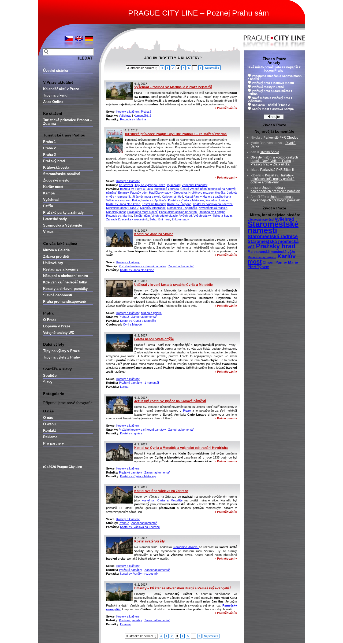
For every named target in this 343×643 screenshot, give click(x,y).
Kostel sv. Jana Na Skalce (123, 204)
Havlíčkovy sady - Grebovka (168, 192)
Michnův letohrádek (153, 207)
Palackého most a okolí (142, 211)
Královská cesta (56, 167)
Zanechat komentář (194, 185)
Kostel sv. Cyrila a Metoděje (186, 200)
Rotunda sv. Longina (212, 211)
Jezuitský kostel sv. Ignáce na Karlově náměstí (170, 401)
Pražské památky (130, 382)
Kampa (49, 193)
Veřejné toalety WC (58, 333)
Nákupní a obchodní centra (65, 276)
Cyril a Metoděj (132, 324)
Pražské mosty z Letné (268, 86)
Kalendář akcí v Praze (61, 89)
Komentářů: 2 (142, 115)
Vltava (48, 232)
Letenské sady (55, 219)
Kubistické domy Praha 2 (122, 207)
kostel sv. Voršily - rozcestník (139, 573)
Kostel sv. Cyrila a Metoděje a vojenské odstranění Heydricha (181, 448)
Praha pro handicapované (64, 302)
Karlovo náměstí (172, 196)
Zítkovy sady (180, 219)
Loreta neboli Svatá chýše (154, 339)
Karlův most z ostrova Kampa (273, 108)
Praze (187, 410)
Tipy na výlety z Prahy (61, 357)
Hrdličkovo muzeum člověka (206, 192)
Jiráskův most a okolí (146, 196)
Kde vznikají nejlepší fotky (65, 282)
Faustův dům (138, 192)
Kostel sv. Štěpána (179, 204)
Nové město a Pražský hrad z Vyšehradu (270, 99)
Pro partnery (53, 443)
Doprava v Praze (56, 326)
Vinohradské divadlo (164, 215)
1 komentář (151, 382)
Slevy (47, 382)
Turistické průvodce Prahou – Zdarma (67, 121)
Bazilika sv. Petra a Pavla (136, 188)
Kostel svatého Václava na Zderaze (161, 491)
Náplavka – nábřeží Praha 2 (271, 104)
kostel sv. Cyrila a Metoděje (162, 500)
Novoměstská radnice (213, 207)
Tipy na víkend (55, 95)
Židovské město (56, 180)
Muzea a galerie (151, 313)
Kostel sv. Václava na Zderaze (213, 204)
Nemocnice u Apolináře (182, 207)
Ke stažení (126, 185)
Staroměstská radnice (273, 236)
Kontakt (49, 430)
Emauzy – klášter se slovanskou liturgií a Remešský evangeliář (182, 588)
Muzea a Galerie (56, 250)
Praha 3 (49, 155)
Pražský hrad (54, 161)
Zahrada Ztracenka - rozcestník (127, 219)
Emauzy (123, 192)
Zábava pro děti (56, 256)
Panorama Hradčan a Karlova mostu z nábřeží (275, 77)
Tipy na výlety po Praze (150, 185)
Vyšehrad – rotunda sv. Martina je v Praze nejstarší (173, 87)
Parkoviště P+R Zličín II (277, 170)
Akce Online (53, 102)
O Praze (49, 320)
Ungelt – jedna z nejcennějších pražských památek (275, 189)
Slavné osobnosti (57, 295)
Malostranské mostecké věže (271, 252)
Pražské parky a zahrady (63, 212)
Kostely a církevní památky (65, 289)
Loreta (124, 386)
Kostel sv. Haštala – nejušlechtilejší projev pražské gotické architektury (272, 178)
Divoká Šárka (269, 152)
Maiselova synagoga (262, 257)
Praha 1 (49, 142)
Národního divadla (186, 547)
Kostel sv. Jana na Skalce (153, 234)
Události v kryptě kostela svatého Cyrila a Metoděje (173, 285)
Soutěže (50, 376)
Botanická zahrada (166, 188)
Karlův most (53, 187)
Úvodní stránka (55, 71)
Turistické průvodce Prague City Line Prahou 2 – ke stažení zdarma (176, 134)
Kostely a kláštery (127, 111)
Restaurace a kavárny (60, 269)
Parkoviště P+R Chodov (280, 137)
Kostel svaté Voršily (149, 541)
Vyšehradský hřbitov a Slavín (212, 215)
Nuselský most (116, 211)
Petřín (48, 206)
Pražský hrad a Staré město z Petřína (270, 92)
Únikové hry (53, 263)
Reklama (50, 437)
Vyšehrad (51, 200)
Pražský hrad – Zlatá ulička (270, 164)
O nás (48, 418)
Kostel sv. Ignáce (217, 200)
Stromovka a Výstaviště (62, 225)
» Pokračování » (226, 108)
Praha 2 (49, 148)
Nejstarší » (212, 67)
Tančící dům (142, 215)
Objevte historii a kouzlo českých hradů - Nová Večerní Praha (274, 159)
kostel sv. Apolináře (153, 200)
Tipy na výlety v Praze (61, 351)
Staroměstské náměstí (61, 174)
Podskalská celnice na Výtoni (178, 211)
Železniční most (160, 219)
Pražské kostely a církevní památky (142, 266)
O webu (49, 424)
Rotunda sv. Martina (133, 119)
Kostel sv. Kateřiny (154, 204)
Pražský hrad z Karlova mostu (273, 82)
